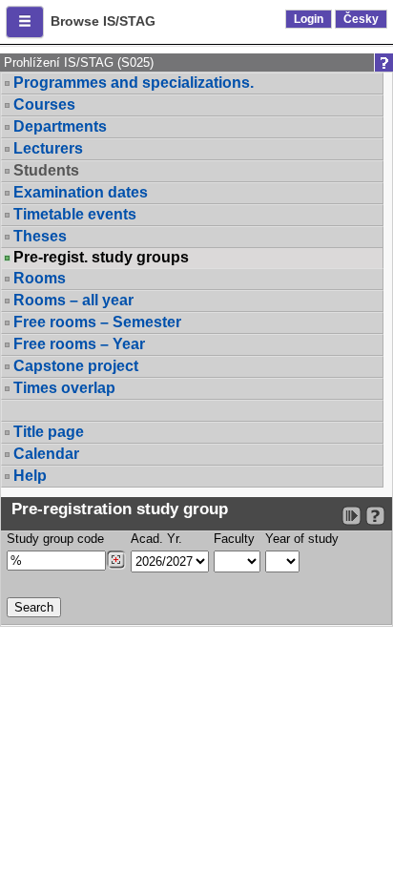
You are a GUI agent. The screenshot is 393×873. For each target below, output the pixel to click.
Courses (44, 104)
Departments (60, 126)
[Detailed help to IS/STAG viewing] (375, 516)
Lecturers (48, 148)
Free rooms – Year (79, 344)
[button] (25, 22)
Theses (40, 236)
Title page (48, 432)
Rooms (39, 278)
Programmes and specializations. (133, 82)
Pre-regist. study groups (101, 257)
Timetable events (74, 214)
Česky (361, 19)
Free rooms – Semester (97, 322)
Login (308, 19)
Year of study (302, 538)
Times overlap (64, 388)
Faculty (234, 538)
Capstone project (75, 366)
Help (30, 476)
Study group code (55, 538)
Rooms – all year (73, 300)
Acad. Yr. (156, 538)
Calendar (46, 454)
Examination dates (80, 192)
